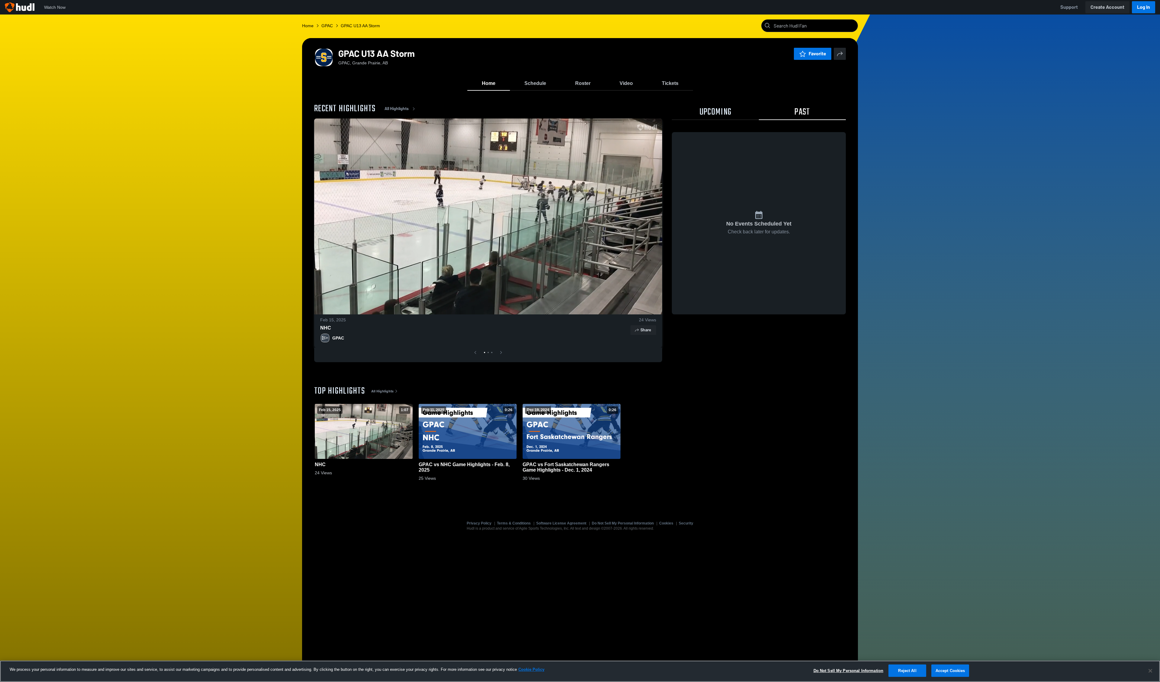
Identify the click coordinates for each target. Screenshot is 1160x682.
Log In (1143, 7)
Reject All (907, 670)
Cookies (666, 523)
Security (686, 523)
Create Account (1107, 7)
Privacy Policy (479, 523)
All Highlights (397, 108)
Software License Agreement (561, 523)
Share (645, 329)
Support (1069, 7)
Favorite (817, 54)
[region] (580, 671)
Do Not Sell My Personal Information (623, 523)
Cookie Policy (531, 669)
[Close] (1150, 670)
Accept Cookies (950, 670)
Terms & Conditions (514, 523)
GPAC (338, 338)
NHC (325, 327)
